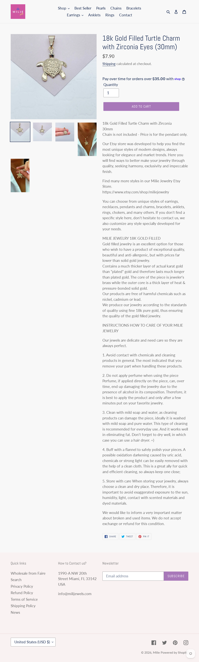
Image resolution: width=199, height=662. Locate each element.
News (15, 612)
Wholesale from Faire (28, 573)
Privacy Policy (22, 586)
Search (16, 579)
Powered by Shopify (174, 652)
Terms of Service (24, 599)
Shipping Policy (23, 605)
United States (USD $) (32, 642)
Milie (156, 652)
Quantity (110, 84)
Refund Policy (22, 592)
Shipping (108, 63)
